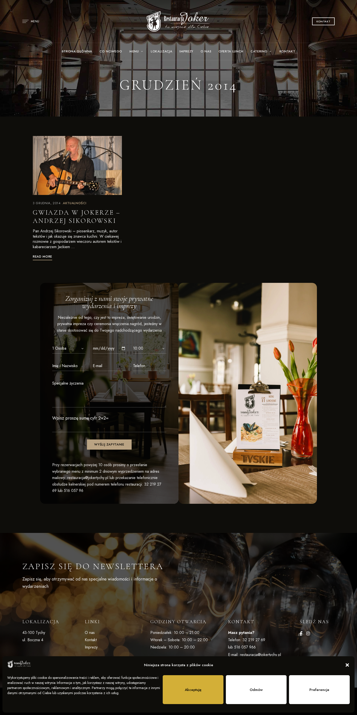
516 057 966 (245, 647)
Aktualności (74, 203)
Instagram (308, 633)
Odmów (256, 689)
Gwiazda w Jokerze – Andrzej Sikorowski (76, 216)
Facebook (301, 633)
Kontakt (91, 640)
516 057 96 (73, 490)
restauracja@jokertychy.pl (87, 477)
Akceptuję (193, 689)
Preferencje (319, 689)
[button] (347, 665)
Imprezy (91, 647)
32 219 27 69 (254, 640)
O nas (90, 632)
